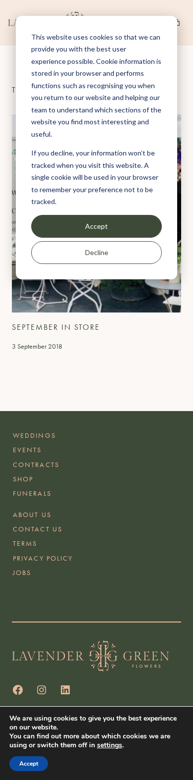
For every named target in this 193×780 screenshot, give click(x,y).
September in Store (56, 327)
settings (109, 745)
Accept (96, 226)
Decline (96, 252)
